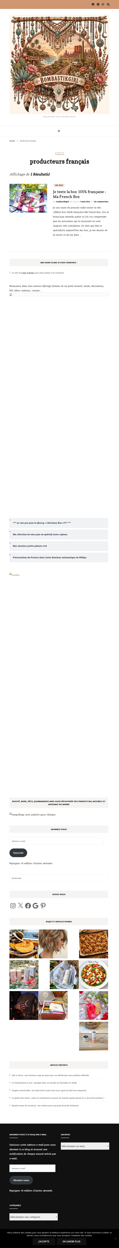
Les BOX (59, 185)
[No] (115, 1238)
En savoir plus (71, 1241)
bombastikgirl (62, 201)
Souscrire (18, 852)
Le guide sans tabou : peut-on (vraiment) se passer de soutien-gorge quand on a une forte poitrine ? (58, 1098)
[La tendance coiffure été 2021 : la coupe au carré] (53, 945)
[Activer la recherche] (108, 4)
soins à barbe (27, 272)
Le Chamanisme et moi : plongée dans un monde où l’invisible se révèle (44, 1082)
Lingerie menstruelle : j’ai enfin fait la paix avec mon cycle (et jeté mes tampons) (49, 1090)
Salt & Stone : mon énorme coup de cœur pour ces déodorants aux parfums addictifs (50, 1075)
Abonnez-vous (21, 1180)
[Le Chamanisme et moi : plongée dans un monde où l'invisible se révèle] (23, 1006)
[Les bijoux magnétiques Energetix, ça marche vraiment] (93, 1006)
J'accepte (44, 1241)
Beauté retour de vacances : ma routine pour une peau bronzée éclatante (45, 1105)
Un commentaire (101, 201)
